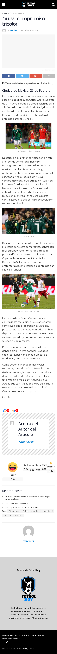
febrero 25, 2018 (32, 30)
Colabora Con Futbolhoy (33, 635)
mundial (35, 511)
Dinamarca (14, 511)
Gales (25, 511)
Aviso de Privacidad (11, 638)
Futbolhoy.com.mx (27, 648)
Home (4, 13)
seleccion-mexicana (13, 515)
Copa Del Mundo (17, 13)
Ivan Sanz (14, 30)
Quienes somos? (9, 635)
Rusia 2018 (48, 511)
